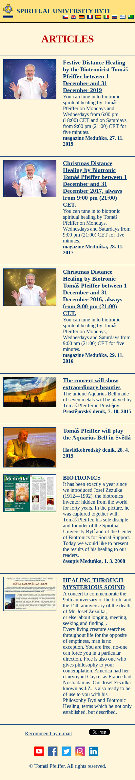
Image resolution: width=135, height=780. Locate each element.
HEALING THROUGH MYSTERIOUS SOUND (94, 584)
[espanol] (98, 17)
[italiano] (106, 17)
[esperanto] (131, 17)
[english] (73, 17)
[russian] (114, 17)
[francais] (90, 17)
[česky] (65, 17)
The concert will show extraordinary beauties (92, 383)
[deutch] (82, 17)
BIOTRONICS (82, 477)
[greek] (123, 17)
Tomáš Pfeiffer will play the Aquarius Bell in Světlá (97, 434)
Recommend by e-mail (48, 733)
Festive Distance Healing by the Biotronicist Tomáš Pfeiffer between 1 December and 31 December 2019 (95, 76)
